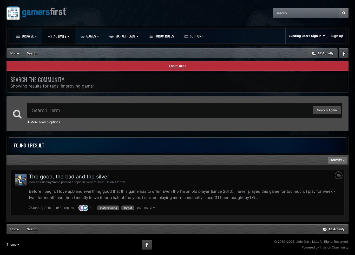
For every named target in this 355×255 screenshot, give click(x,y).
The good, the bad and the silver (69, 176)
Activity (59, 36)
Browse (27, 36)
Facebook (344, 53)
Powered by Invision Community (325, 247)
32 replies (66, 208)
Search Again (327, 110)
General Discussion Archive (106, 182)
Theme (11, 244)
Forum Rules (164, 36)
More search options (45, 122)
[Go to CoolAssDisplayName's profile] (21, 179)
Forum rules (177, 66)
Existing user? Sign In (306, 36)
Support (196, 36)
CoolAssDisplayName (44, 182)
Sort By (336, 160)
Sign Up (337, 36)
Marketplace (125, 36)
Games (91, 36)
